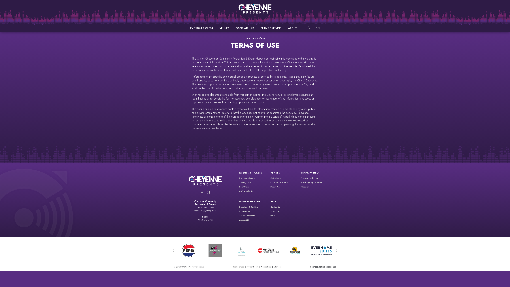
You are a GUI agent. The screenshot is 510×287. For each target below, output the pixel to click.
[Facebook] (202, 192)
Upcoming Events (247, 178)
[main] (255, 97)
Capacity (305, 186)
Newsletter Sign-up (317, 28)
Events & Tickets (201, 28)
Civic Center (275, 178)
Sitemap (277, 266)
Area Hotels (244, 211)
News (272, 215)
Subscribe (274, 211)
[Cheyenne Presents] (255, 9)
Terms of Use (238, 266)
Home (247, 38)
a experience (323, 267)
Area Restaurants (247, 215)
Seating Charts (245, 182)
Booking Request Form (311, 182)
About (292, 28)
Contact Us (275, 207)
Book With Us (245, 28)
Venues (224, 28)
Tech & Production (309, 178)
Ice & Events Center (279, 182)
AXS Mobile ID (246, 191)
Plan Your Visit (271, 28)
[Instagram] (208, 192)
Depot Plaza (276, 186)
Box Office (244, 186)
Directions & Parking (248, 207)
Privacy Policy (252, 266)
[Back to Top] (503, 278)
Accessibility (244, 220)
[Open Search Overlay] (308, 28)
